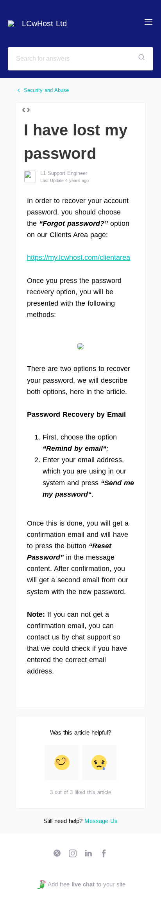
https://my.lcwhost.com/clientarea (78, 257)
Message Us (101, 821)
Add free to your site (86, 884)
